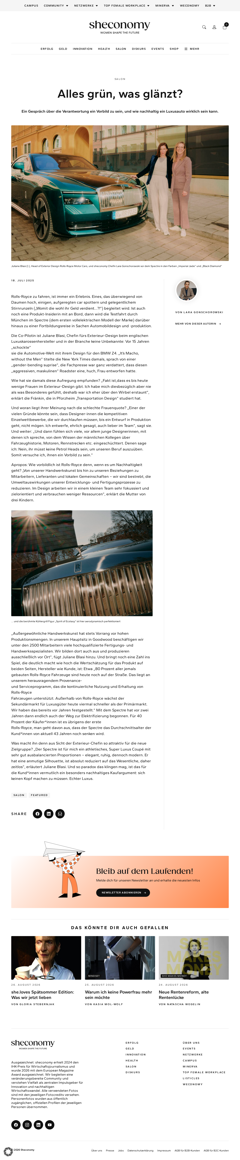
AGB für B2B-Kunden (187, 1150)
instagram (27, 1125)
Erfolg (47, 49)
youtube (49, 1125)
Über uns (191, 1042)
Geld (63, 49)
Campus (31, 5)
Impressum (164, 1150)
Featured (39, 795)
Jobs (121, 1150)
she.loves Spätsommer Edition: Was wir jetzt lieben (42, 994)
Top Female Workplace (124, 5)
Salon (121, 49)
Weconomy (190, 5)
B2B (208, 5)
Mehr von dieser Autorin (195, 323)
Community (54, 5)
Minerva (162, 5)
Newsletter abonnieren (121, 892)
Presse (110, 1150)
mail (60, 813)
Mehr (194, 49)
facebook (37, 813)
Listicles (191, 1078)
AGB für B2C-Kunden (216, 1150)
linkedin (48, 813)
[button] (8, 1152)
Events (158, 49)
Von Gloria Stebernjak (33, 1004)
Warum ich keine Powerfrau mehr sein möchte (118, 994)
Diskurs (139, 49)
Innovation (82, 49)
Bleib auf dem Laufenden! (144, 871)
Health (104, 49)
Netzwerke (84, 5)
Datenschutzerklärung (141, 1150)
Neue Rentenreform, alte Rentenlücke (184, 994)
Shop (174, 49)
